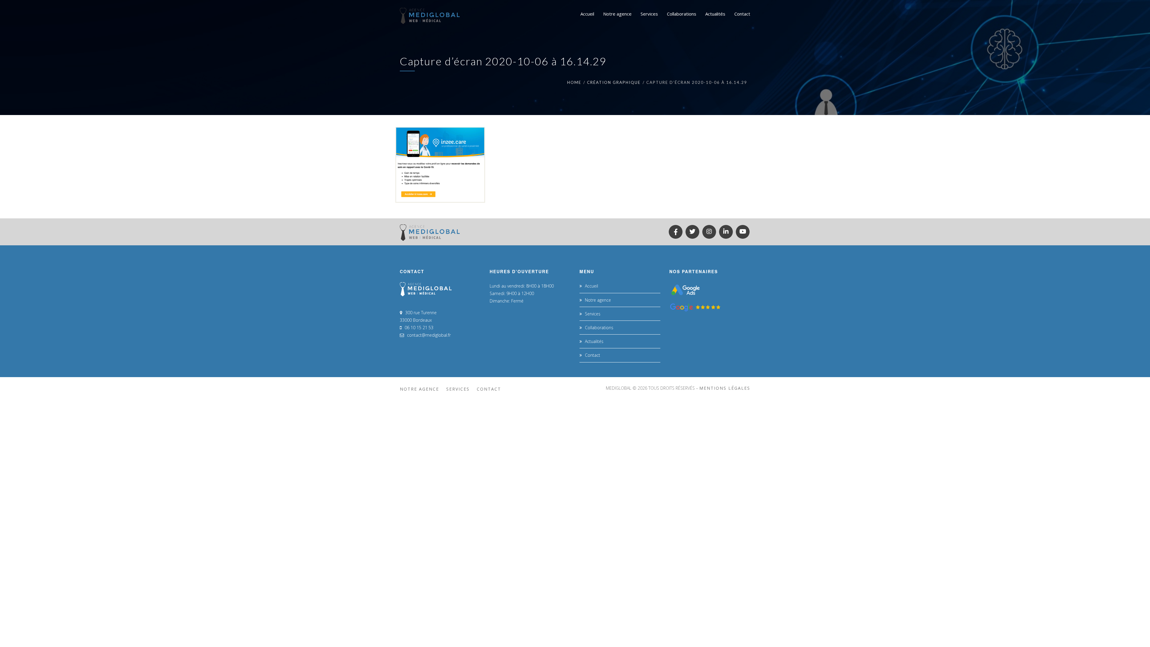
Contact (592, 355)
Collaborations (599, 327)
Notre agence (598, 300)
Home (574, 82)
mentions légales (724, 388)
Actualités (594, 341)
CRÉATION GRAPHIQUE (614, 82)
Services (592, 314)
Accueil (591, 286)
